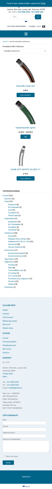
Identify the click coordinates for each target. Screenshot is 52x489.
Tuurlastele (12, 230)
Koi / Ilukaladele (14, 224)
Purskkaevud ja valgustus (18, 279)
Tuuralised (12, 213)
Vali (25, 137)
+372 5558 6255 (12, 385)
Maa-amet (7, 324)
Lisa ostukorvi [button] (25, 95)
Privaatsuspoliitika (9, 342)
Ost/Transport (8, 317)
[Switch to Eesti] (26, 21)
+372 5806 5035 (12, 382)
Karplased (12, 204)
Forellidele (12, 227)
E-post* (5, 426)
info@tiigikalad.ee (15, 388)
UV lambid (12, 273)
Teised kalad (13, 215)
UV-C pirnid (12, 276)
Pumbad (11, 265)
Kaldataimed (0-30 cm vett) (19, 241)
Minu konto (7, 349)
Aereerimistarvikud (15, 256)
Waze (5, 376)
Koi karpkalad (13, 207)
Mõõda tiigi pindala (10, 321)
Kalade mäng (8, 328)
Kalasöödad (9, 218)
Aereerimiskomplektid (16, 253)
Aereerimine (9, 250)
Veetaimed (8, 233)
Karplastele (12, 222)
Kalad (6, 201)
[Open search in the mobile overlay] (26, 16)
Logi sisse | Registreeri (16, 26)
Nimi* (5, 420)
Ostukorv (6, 353)
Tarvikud (11, 281)
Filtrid (10, 268)
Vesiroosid (12, 244)
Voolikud (11, 284)
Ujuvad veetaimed (15, 247)
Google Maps (8, 374)
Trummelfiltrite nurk (15, 270)
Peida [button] (43, 3)
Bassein (7, 199)
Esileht (5, 41)
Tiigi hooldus (9, 259)
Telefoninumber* (9, 433)
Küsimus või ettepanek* (12, 439)
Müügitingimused (9, 345)
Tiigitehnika (8, 262)
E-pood (5, 195)
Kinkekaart (8, 287)
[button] (26, 33)
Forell (10, 210)
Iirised (10, 236)
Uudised (6, 314)
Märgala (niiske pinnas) (17, 239)
